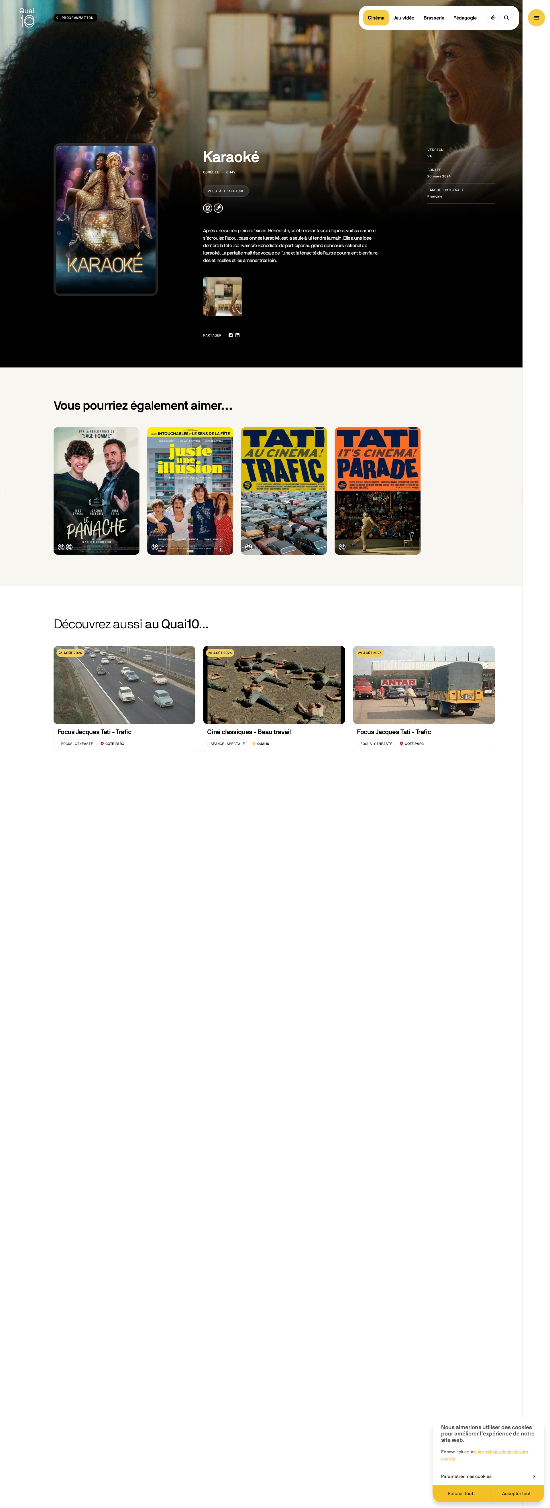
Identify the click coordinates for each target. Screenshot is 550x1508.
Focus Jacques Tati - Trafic (94, 732)
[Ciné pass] (493, 18)
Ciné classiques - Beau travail (249, 732)
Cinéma (376, 17)
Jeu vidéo (404, 17)
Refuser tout (460, 1493)
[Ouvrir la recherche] (506, 18)
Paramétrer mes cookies (466, 1476)
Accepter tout (516, 1493)
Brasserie (434, 17)
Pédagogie (465, 17)
